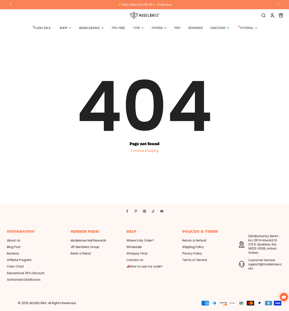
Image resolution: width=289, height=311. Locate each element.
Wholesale (134, 247)
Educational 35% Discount (26, 273)
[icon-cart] (280, 15)
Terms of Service (194, 260)
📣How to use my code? (144, 266)
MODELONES (38, 303)
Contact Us (134, 260)
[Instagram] (144, 211)
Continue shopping (144, 151)
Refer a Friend (81, 253)
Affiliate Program (19, 260)
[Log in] (272, 15)
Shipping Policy (193, 247)
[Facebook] (127, 211)
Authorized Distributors (23, 280)
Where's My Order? (140, 240)
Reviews (13, 253)
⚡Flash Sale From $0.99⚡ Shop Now (145, 5)
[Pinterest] (136, 211)
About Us (13, 240)
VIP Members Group (85, 247)
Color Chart (15, 266)
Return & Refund (194, 240)
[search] (263, 15)
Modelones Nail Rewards (88, 240)
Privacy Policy (192, 253)
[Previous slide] (10, 4)
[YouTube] (161, 211)
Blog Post (14, 247)
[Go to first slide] (278, 4)
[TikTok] (153, 211)
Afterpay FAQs (137, 253)
